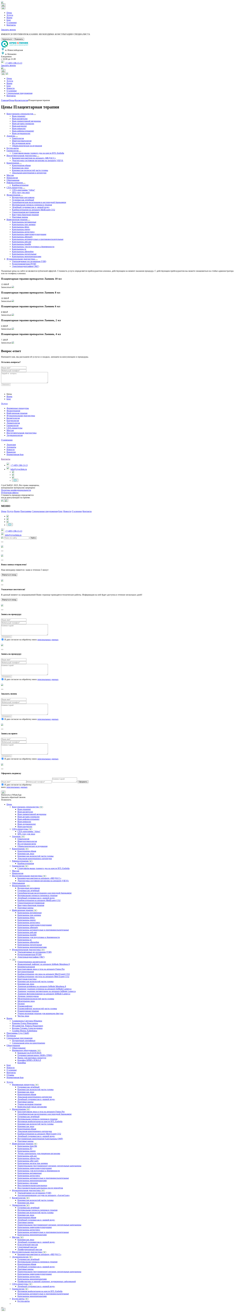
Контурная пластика (26, 979)
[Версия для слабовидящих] (15, 480)
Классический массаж (27, 1244)
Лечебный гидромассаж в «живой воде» (31, 207)
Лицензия (11, 444)
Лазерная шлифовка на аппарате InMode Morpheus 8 (41, 986)
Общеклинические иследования (27, 146)
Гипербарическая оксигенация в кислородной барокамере (39, 202)
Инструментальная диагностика (22, 155)
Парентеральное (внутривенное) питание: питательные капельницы (49, 1166)
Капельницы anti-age (21, 242)
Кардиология (13, 420)
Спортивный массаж (27, 1247)
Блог (9, 20)
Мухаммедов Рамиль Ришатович (27, 1026)
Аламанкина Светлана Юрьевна (27, 1021)
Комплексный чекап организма (32, 1107)
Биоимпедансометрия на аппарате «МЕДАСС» (34, 158)
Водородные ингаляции (23, 197)
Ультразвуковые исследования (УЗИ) (29, 261)
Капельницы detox (20, 227)
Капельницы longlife (21, 244)
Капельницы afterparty (22, 237)
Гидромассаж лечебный (23, 200)
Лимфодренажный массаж (29, 1249)
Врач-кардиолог (19, 126)
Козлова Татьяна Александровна (27, 1028)
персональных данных (47, 639)
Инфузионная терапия (17, 219)
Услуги (10, 15)
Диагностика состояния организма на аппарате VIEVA (37, 160)
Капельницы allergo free (28, 1158)
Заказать (6, 385)
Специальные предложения (19, 93)
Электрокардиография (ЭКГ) (25, 266)
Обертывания (13, 180)
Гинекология (13, 150)
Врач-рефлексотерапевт (23, 131)
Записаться (7, 39)
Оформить (83, 782)
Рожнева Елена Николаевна (25, 1023)
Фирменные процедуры (18, 408)
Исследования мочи (21, 143)
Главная (4, 100)
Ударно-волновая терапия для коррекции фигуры (40, 1013)
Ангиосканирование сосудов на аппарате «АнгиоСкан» (43, 1195)
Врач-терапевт (18, 116)
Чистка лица (23, 1016)
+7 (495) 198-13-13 (13, 63)
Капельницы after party (28, 1161)
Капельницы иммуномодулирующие (29, 234)
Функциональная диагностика (21, 259)
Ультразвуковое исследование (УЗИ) (34, 1193)
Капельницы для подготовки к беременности (33, 246)
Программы (25, 511)
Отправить (6, 637)
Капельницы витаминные (24, 222)
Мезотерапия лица (26, 1001)
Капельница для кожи (27, 1183)
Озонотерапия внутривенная (25, 212)
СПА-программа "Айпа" (23, 190)
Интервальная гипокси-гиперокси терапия (32, 205)
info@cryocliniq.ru (19, 469)
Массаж (10, 175)
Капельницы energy (21, 229)
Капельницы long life (27, 1146)
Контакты (11, 25)
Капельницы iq (19, 249)
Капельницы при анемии (24, 224)
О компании (7, 440)
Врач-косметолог (20, 118)
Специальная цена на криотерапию (28, 1043)
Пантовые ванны (20, 217)
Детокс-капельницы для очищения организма (38, 1153)
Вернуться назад (9, 575)
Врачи (9, 17)
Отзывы (10, 1075)
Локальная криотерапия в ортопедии (29, 173)
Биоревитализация (26, 967)
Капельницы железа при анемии (32, 1163)
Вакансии (11, 452)
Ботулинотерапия (25, 971)
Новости (11, 88)
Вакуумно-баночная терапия (25, 214)
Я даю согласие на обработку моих (31, 639)
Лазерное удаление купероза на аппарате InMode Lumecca (44, 989)
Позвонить (18, 39)
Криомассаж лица (20, 168)
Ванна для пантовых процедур (31, 1058)
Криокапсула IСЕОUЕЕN (29, 1053)
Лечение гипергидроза (28, 996)
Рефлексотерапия (15, 182)
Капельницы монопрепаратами (26, 256)
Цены (9, 12)
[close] (2, 1307)
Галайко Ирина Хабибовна (24, 1030)
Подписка (11, 1035)
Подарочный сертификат (23, 1040)
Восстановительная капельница (32, 1185)
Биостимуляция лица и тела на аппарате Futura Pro (41, 969)
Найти (33, 538)
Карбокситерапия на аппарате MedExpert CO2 (33, 210)
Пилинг (21, 1003)
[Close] (2, 541)
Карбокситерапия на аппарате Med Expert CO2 (39, 1134)
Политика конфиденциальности (16, 490)
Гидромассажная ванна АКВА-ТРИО (34, 1055)
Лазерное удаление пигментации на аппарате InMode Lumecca (46, 991)
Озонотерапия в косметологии (31, 962)
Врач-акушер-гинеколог (23, 123)
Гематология (18, 138)
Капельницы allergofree (23, 251)
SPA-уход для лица (21, 192)
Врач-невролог (19, 128)
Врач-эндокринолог (21, 133)
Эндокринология (15, 435)
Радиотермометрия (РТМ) (24, 264)
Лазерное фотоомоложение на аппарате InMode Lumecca (43, 994)
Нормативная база (15, 454)
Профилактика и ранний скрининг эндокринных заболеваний (46, 1281)
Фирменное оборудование (24, 1050)
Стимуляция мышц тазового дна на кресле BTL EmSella (38, 153)
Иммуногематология (21, 141)
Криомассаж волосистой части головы (30, 170)
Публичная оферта (9, 492)
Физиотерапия (14, 195)
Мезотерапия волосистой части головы (35, 999)
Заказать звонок (8, 29)
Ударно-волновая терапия (29, 1104)
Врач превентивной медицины (26, 121)
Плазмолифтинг (25, 1006)
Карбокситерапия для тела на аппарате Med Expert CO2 (43, 976)
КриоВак (21, 1062)
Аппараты (11, 447)
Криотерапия (13, 163)
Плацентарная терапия (28, 1011)
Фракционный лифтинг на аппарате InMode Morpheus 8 (43, 964)
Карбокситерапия (20, 185)
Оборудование (13, 1045)
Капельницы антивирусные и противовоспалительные (37, 239)
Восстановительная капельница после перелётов (40, 1188)
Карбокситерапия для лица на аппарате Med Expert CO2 (43, 974)
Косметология (21, 100)
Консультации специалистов (20, 114)
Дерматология (13, 423)
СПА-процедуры (15, 187)
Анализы (11, 136)
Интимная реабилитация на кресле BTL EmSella (39, 1121)
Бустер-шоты (13, 148)
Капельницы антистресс (23, 232)
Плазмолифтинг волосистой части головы (37, 1008)
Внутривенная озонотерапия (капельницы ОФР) (40, 1139)
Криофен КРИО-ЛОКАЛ (29, 1060)
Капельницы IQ (24, 1148)
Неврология (12, 178)
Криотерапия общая (21, 165)
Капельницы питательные (24, 254)
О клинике (12, 22)
